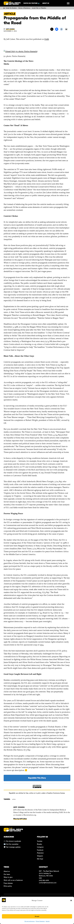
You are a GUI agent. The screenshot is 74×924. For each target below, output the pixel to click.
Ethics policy (8, 886)
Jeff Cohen (10, 29)
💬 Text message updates (12, 847)
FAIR (46, 39)
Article (9, 14)
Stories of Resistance (24, 8)
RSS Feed (40, 859)
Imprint (48, 921)
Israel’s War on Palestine (39, 8)
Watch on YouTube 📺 (31, 3)
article (14, 799)
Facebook (40, 850)
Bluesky (39, 844)
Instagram (40, 847)
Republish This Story (37, 778)
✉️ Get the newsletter (11, 844)
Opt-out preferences (29, 921)
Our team (7, 874)
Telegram (40, 856)
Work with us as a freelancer (13, 880)
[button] (71, 900)
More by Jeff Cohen (20, 819)
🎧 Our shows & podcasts (12, 841)
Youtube (39, 841)
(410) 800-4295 (44, 880)
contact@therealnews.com (47, 883)
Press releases (8, 883)
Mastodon (40, 853)
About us (45, 3)
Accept (37, 916)
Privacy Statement (40, 921)
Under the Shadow (11, 8)
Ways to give (8, 877)
